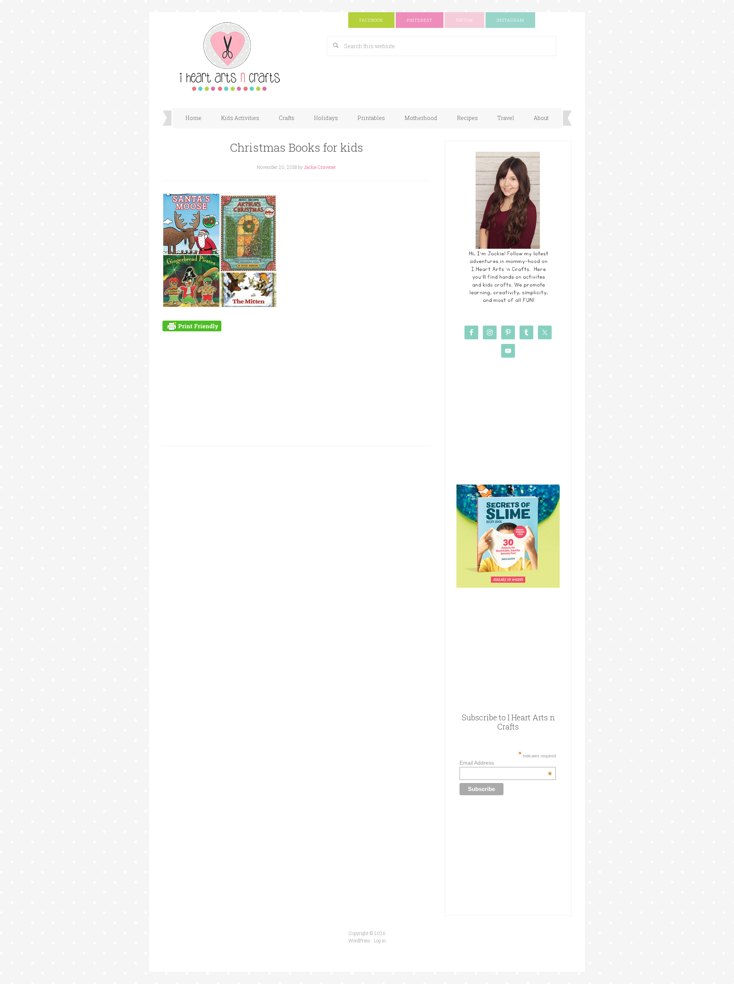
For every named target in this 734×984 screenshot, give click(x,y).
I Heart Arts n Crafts (239, 56)
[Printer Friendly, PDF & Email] (191, 325)
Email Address (506, 763)
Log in (380, 940)
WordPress (359, 940)
